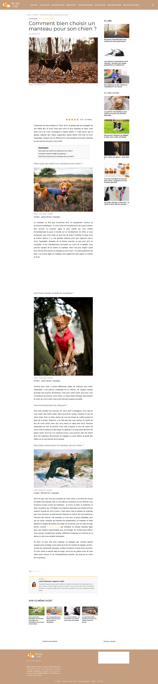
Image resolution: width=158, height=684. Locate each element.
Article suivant (109, 641)
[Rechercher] (153, 4)
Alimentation (57, 5)
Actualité (44, 5)
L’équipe (65, 681)
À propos (58, 681)
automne (34, 571)
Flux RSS (100, 681)
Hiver (39, 571)
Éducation (100, 5)
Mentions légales (83, 681)
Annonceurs (73, 681)
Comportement (85, 5)
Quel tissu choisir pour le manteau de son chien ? (56, 156)
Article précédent (50, 641)
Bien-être (71, 5)
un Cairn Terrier (53, 527)
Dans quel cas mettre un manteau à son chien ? (55, 151)
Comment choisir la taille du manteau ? (52, 154)
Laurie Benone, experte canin (51, 581)
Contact (93, 681)
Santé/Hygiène (114, 5)
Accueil (33, 5)
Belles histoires (131, 5)
